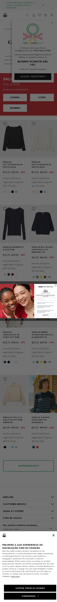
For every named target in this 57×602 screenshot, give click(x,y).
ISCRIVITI (45, 315)
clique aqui (15, 576)
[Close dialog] (56, 285)
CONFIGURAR (28, 596)
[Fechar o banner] (53, 535)
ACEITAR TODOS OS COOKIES (30, 588)
